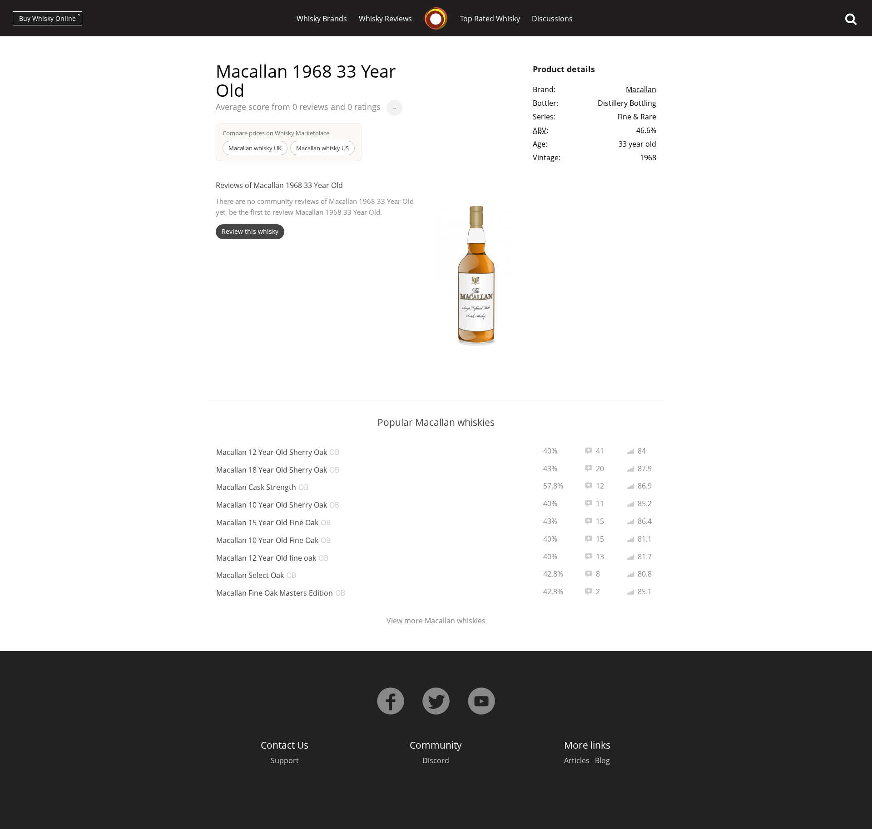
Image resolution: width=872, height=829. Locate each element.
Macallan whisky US (322, 148)
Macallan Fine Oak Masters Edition (280, 593)
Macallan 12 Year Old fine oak (272, 558)
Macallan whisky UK (255, 148)
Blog (602, 760)
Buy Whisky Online (47, 18)
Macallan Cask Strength (262, 487)
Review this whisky (250, 231)
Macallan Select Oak (256, 575)
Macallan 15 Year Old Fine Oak (273, 523)
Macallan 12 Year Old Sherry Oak (277, 452)
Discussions (552, 19)
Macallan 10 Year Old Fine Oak (273, 540)
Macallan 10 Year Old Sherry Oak (277, 505)
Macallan (641, 89)
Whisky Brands (322, 19)
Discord (435, 760)
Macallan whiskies (455, 621)
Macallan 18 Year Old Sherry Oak (277, 470)
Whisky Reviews (385, 19)
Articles (577, 760)
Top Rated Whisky (490, 19)
